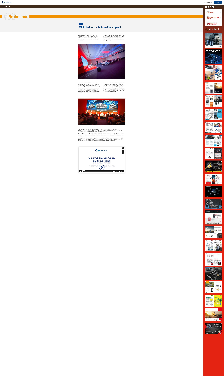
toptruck (7, 6)
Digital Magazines (208, 2)
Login (218, 2)
